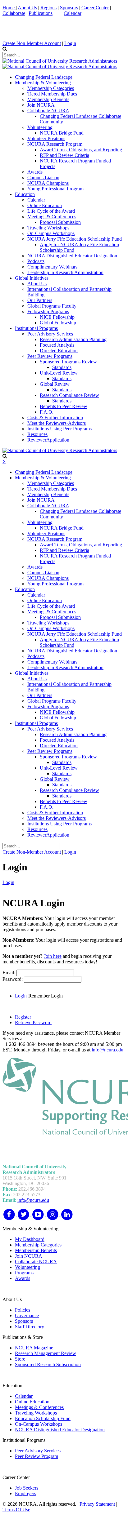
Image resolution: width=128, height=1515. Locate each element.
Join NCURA (28, 1256)
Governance (27, 1315)
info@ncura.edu (107, 1049)
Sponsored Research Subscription (48, 1364)
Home (9, 7)
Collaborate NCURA (36, 1261)
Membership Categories (38, 1244)
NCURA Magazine (34, 1347)
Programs (24, 1272)
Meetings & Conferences (39, 1407)
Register (23, 1017)
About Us (27, 7)
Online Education (32, 1401)
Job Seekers (26, 1488)
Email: (9, 972)
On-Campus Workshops (38, 1424)
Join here (53, 956)
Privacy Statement (97, 1504)
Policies (22, 1310)
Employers (25, 1493)
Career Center (95, 7)
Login (70, 43)
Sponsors (69, 7)
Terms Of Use (16, 1509)
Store (20, 1359)
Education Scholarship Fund (43, 1418)
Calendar (72, 13)
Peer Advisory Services (38, 1450)
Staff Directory (29, 1326)
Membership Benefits (36, 1250)
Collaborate (13, 13)
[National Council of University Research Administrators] (59, 61)
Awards (22, 1278)
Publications (41, 13)
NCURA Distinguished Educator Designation (60, 1429)
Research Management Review (45, 1353)
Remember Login (45, 995)
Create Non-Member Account (31, 43)
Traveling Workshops (36, 1412)
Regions (48, 7)
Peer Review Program (36, 1456)
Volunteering (27, 1267)
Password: (13, 979)
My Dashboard (29, 1239)
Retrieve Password (33, 1022)
